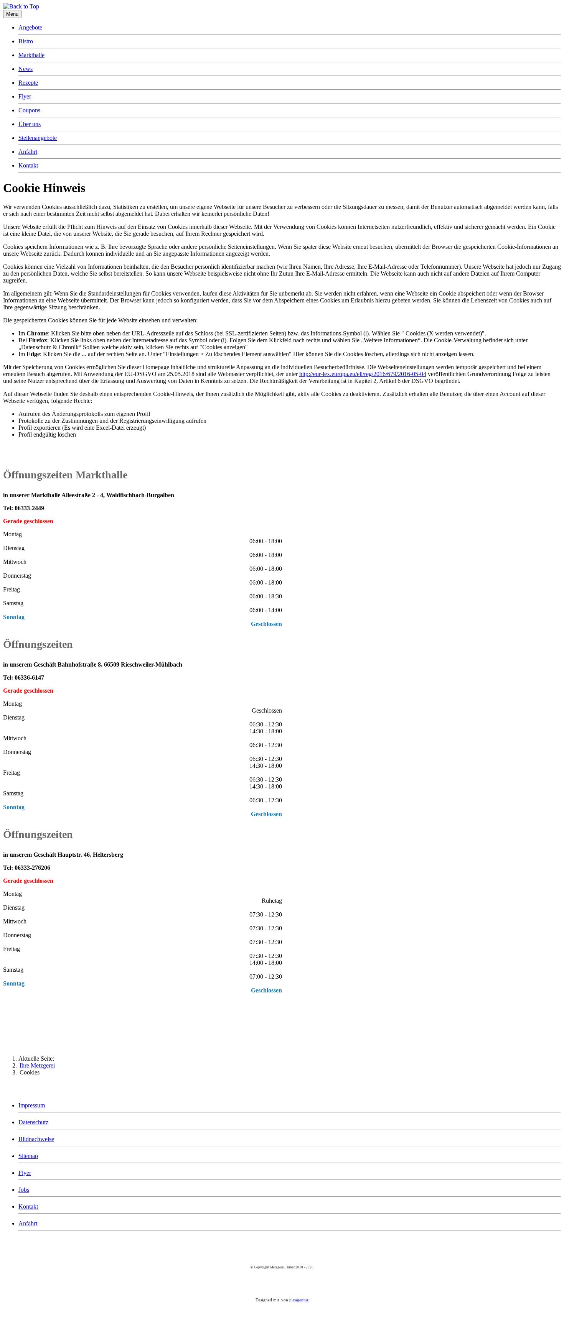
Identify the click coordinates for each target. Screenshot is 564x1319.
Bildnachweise (36, 1139)
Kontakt (28, 165)
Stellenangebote (37, 138)
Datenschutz (33, 1122)
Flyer (24, 96)
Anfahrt (27, 151)
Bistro (25, 41)
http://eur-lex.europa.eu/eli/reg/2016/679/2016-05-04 (362, 374)
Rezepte (28, 82)
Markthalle (31, 55)
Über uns (29, 124)
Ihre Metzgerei (37, 1065)
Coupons (29, 110)
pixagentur (298, 1300)
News (25, 69)
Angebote (30, 27)
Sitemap (28, 1156)
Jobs (23, 1189)
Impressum (31, 1105)
